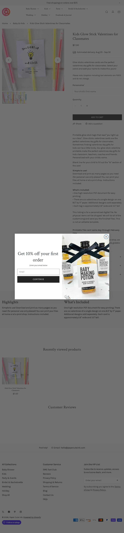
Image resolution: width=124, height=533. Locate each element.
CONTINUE (38, 279)
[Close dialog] (106, 237)
